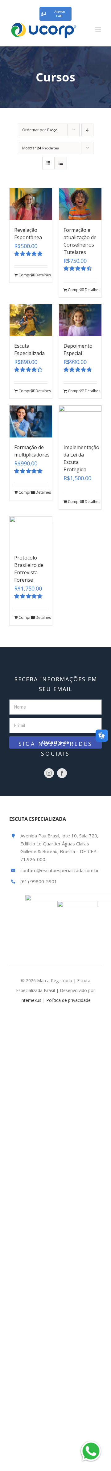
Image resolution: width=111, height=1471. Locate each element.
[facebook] (62, 773)
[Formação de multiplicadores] (31, 421)
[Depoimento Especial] (80, 320)
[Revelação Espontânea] (31, 204)
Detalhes (41, 275)
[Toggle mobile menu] (98, 29)
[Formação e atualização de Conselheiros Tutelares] (80, 204)
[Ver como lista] (61, 163)
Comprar (24, 275)
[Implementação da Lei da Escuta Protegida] (80, 421)
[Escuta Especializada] (31, 320)
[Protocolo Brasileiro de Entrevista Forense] (31, 532)
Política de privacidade (68, 1000)
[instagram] (49, 773)
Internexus (30, 1000)
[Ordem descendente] (87, 130)
